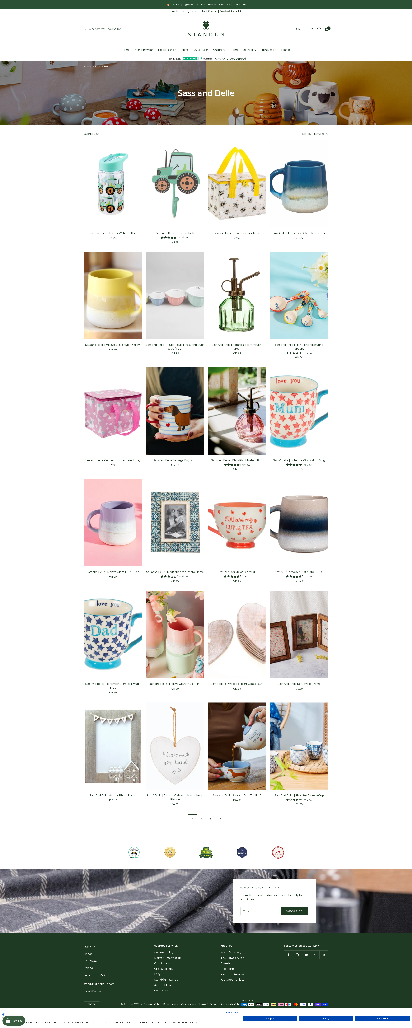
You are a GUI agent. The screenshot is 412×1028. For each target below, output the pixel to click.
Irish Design (268, 49)
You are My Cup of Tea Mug (237, 572)
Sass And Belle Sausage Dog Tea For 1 (237, 795)
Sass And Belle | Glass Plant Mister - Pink (237, 460)
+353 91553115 (92, 991)
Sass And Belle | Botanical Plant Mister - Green (237, 346)
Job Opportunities (232, 979)
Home (126, 49)
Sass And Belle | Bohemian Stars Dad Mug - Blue (112, 685)
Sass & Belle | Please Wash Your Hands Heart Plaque (175, 797)
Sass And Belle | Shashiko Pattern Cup (299, 795)
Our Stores (161, 963)
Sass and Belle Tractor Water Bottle (113, 233)
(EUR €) (90, 1004)
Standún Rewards (166, 979)
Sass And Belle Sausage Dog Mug (175, 460)
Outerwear (201, 49)
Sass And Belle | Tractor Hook (175, 233)
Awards (225, 963)
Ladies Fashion (167, 49)
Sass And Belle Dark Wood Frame (299, 683)
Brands (285, 49)
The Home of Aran (232, 957)
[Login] (311, 29)
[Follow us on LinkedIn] (323, 954)
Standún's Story (231, 952)
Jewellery (250, 49)
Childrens (219, 49)
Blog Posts (227, 968)
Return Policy (170, 1004)
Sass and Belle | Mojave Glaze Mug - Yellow (112, 344)
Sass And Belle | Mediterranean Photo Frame (175, 572)
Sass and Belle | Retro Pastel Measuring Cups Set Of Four (175, 346)
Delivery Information (167, 957)
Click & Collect (163, 968)
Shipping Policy (152, 1004)
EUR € (299, 29)
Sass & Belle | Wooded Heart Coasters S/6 (237, 683)
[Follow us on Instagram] (297, 954)
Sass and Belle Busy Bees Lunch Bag (237, 233)
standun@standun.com (99, 984)
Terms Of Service (208, 1004)
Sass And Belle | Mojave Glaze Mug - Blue (299, 233)
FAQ (157, 974)
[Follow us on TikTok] (315, 954)
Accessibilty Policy (230, 1004)
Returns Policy (163, 952)
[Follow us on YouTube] (306, 954)
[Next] (219, 818)
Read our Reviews (232, 974)
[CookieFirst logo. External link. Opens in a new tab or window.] (3, 1014)
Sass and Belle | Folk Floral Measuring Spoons (299, 346)
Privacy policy (231, 1012)
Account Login (163, 985)
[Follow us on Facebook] (288, 954)
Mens (185, 49)
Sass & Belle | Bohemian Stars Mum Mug (299, 460)
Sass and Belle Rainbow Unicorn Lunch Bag (113, 460)
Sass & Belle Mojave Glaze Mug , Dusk (299, 572)
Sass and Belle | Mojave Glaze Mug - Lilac (113, 572)
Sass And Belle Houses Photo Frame (113, 795)
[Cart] (326, 29)
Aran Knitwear (144, 49)
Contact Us (161, 990)
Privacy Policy (189, 1004)
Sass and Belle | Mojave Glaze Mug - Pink (175, 683)
